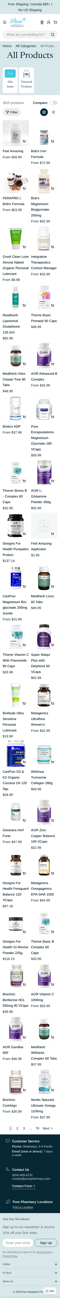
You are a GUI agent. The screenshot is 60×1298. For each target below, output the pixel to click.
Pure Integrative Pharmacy (36, 1291)
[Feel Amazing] (16, 133)
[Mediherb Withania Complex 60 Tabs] (44, 1029)
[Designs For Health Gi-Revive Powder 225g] (16, 924)
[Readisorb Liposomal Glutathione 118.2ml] (16, 297)
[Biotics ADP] (16, 409)
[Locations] (42, 22)
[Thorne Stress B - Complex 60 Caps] (16, 473)
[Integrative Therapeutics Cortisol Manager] (44, 239)
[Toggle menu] (5, 22)
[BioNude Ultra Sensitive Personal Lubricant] (16, 695)
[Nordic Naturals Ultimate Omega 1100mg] (44, 1082)
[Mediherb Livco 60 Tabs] (44, 578)
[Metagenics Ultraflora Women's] (44, 695)
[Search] (53, 35)
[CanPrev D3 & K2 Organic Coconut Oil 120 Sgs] (16, 754)
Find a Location (23, 1207)
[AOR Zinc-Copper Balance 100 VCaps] (44, 812)
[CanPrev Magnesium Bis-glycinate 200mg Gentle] (16, 578)
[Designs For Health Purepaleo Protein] (16, 526)
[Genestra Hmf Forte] (16, 812)
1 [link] (11, 1128)
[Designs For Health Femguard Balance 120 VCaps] (16, 865)
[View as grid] (44, 112)
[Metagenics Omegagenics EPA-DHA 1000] (44, 865)
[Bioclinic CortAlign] (16, 1082)
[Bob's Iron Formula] (44, 133)
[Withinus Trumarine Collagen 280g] (44, 754)
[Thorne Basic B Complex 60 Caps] (44, 924)
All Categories (26, 46)
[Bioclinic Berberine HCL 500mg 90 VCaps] (16, 976)
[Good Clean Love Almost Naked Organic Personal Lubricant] (16, 239)
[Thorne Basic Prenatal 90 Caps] (44, 297)
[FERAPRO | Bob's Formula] (16, 180)
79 (37, 1128)
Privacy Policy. (10, 1256)
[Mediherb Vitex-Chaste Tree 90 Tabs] (16, 356)
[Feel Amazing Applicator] (44, 526)
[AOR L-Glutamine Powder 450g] (44, 473)
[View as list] (53, 112)
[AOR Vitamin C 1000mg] (44, 976)
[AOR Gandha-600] (16, 1029)
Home (7, 46)
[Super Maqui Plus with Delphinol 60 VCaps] (44, 637)
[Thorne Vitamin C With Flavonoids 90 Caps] (16, 637)
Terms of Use (44, 1252)
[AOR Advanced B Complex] (44, 356)
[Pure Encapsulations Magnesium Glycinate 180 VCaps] (44, 409)
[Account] (49, 22)
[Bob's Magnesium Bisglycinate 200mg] (44, 180)
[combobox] (30, 34)
